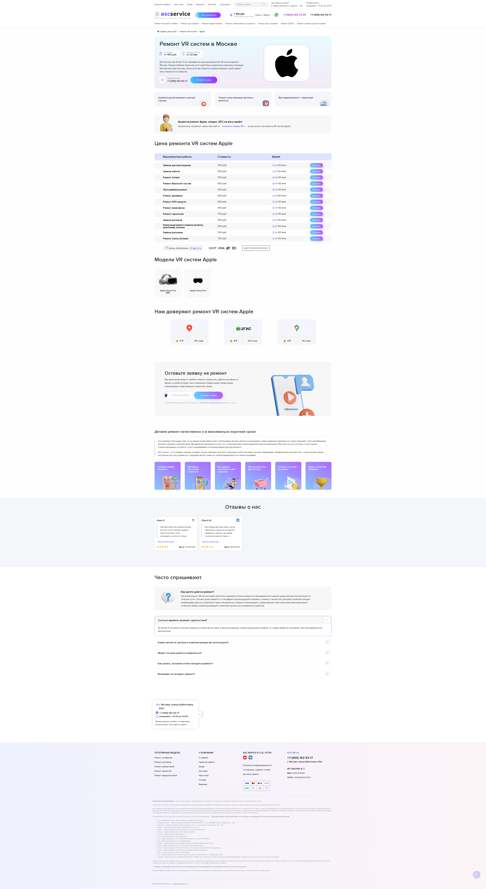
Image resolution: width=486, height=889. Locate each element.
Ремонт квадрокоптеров (166, 775)
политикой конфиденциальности (212, 403)
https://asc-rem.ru (166, 871)
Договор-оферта (251, 774)
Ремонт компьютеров (164, 766)
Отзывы (202, 780)
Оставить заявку (204, 80)
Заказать (316, 165)
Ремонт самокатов (163, 771)
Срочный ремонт (208, 15)
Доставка (203, 771)
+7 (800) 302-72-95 (294, 15)
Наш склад (178, 4)
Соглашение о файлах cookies (256, 769)
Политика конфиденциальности (257, 765)
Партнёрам (225, 4)
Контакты (212, 4)
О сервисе (203, 757)
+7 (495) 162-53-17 (320, 15)
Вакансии (200, 4)
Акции (189, 4)
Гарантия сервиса (162, 4)
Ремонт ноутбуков (163, 762)
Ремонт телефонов (163, 757)
